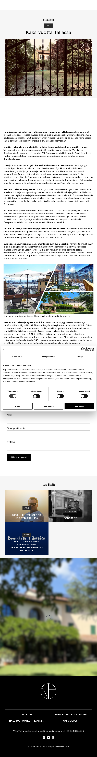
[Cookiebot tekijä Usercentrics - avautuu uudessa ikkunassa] (83, 349)
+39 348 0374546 (75, 731)
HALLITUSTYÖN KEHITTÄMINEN (26, 720)
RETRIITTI (26, 714)
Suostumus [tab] (17, 357)
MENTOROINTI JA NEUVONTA (70, 714)
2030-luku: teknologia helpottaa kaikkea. (26, 516)
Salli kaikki (79, 406)
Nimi (9, 414)
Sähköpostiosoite (16, 428)
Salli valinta (48, 406)
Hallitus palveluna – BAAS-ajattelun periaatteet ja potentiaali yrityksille (27, 546)
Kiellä (17, 406)
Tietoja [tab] (80, 357)
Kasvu (48, 25)
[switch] (36, 396)
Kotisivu (11, 441)
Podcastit (70, 518)
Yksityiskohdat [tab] (48, 357)
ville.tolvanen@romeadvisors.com (46, 731)
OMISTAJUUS (70, 720)
